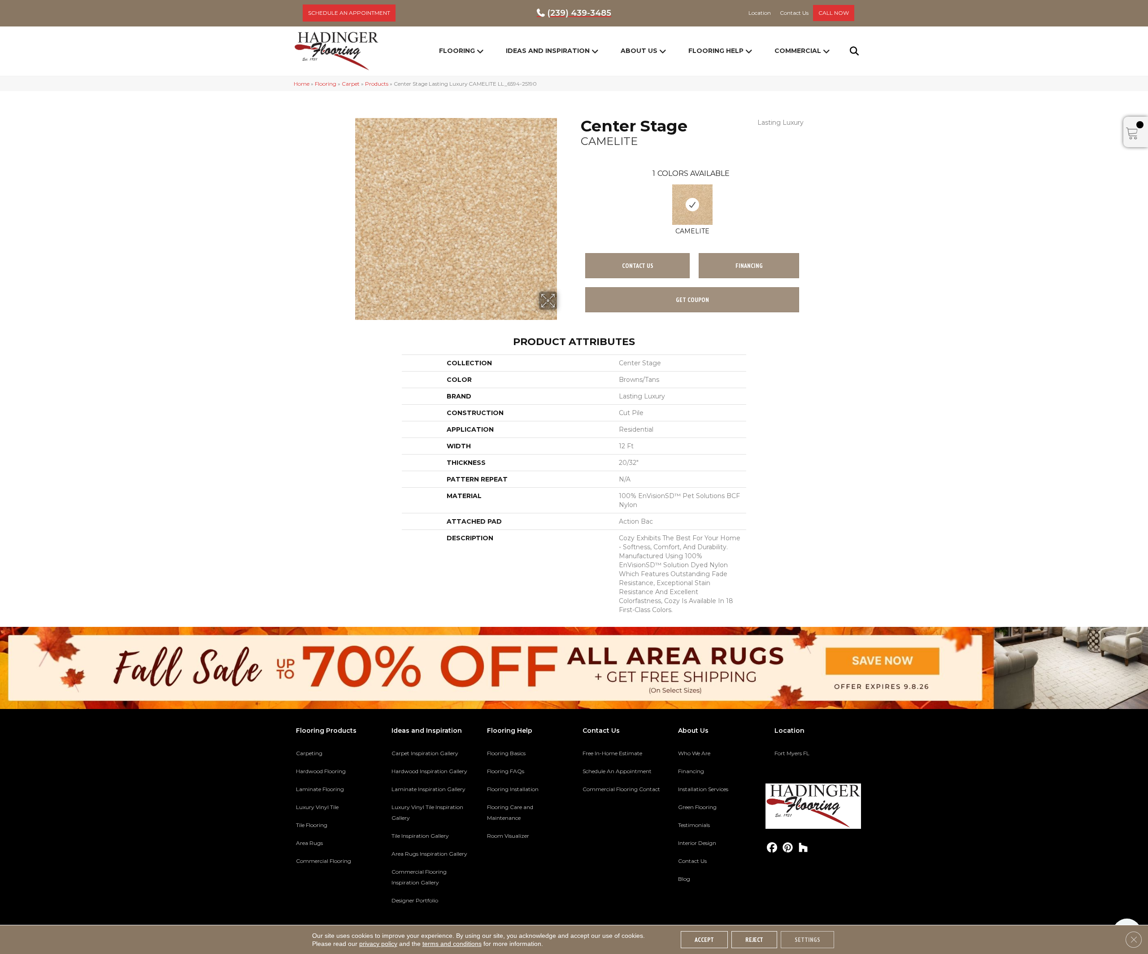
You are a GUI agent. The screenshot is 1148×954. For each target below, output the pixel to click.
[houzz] (803, 847)
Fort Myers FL (791, 753)
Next (808, 195)
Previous (576, 195)
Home (301, 83)
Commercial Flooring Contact (621, 789)
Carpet (351, 83)
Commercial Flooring (323, 861)
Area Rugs (309, 843)
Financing (691, 771)
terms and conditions (452, 943)
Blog (684, 878)
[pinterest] (787, 847)
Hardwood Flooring (321, 771)
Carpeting (309, 753)
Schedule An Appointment (617, 771)
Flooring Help (716, 51)
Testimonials (694, 825)
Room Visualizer (508, 835)
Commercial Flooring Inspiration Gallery (419, 877)
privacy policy (378, 943)
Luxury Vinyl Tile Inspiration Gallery (427, 812)
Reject (754, 940)
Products (376, 83)
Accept (704, 940)
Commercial (797, 51)
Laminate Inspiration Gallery (428, 789)
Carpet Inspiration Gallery (424, 753)
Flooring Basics (506, 753)
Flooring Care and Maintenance (510, 812)
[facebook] (771, 847)
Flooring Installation (513, 789)
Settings (807, 940)
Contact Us (637, 266)
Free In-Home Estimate (612, 753)
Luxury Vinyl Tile (317, 807)
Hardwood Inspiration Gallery (429, 771)
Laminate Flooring (320, 789)
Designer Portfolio (414, 900)
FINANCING (749, 266)
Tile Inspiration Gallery (420, 835)
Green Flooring (697, 807)
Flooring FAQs (505, 771)
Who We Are (694, 753)
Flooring (457, 51)
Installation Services (703, 789)
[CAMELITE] (692, 204)
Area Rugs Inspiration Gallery (429, 853)
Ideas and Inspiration (548, 51)
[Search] (848, 51)
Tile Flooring (311, 825)
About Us (639, 51)
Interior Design (697, 843)
